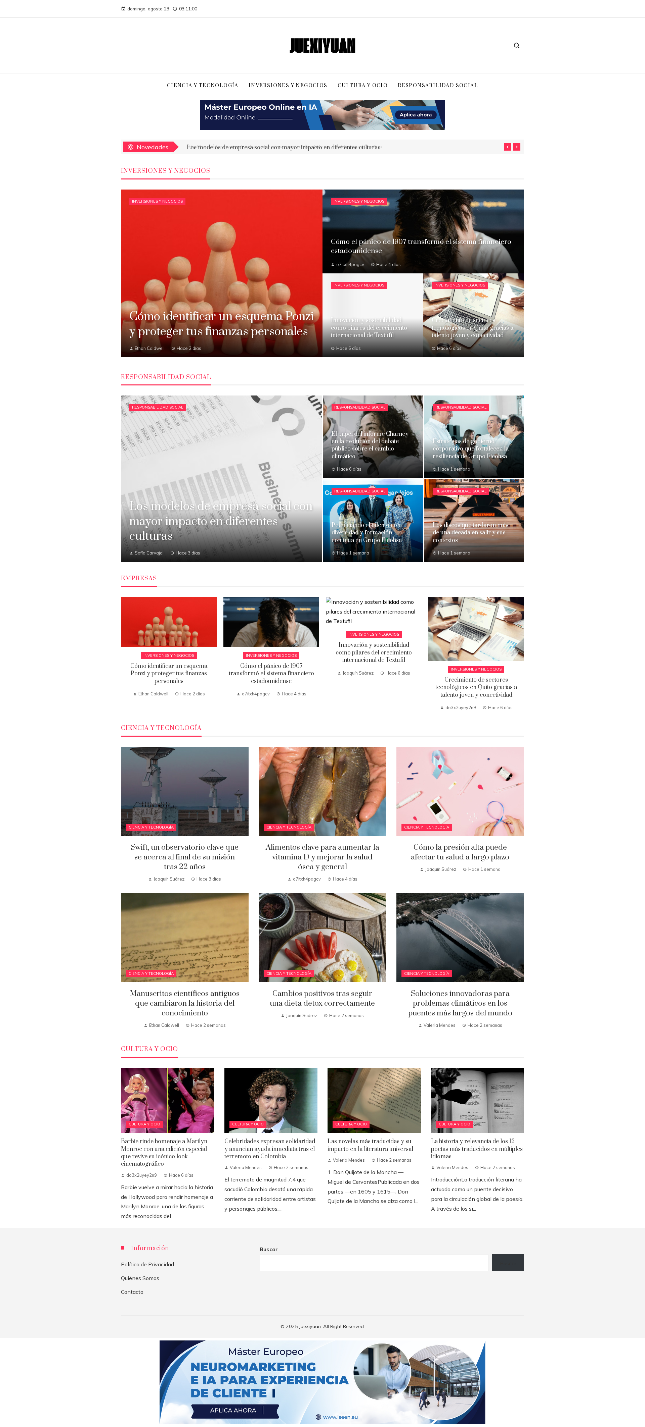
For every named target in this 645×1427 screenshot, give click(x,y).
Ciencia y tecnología (151, 827)
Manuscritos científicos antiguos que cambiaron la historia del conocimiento (185, 1003)
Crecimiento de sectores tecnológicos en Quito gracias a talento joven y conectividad (476, 687)
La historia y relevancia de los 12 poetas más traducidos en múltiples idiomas (477, 1149)
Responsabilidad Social (157, 407)
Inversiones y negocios (157, 201)
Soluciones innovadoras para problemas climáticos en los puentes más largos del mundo (460, 1003)
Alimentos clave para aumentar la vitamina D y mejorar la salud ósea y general (322, 857)
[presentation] (507, 147)
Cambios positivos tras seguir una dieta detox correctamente (322, 998)
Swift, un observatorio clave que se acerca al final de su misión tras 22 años (284, 147)
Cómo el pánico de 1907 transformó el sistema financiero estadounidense (271, 674)
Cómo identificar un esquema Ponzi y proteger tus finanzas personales (168, 674)
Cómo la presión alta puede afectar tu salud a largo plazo (460, 852)
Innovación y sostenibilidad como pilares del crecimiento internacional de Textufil (374, 652)
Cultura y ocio (144, 1124)
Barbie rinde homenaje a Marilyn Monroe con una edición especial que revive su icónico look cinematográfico (164, 1153)
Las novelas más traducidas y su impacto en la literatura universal (370, 1145)
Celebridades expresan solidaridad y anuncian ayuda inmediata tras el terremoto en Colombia (269, 1149)
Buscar (269, 1249)
